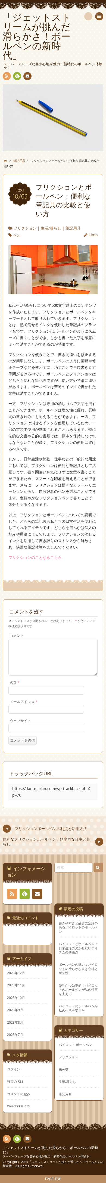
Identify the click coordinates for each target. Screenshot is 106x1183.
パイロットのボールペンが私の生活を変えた (78, 1008)
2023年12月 (16, 973)
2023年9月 (15, 1010)
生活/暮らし (51, 228)
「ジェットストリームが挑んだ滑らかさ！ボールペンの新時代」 (50, 1149)
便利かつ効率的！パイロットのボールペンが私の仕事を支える (78, 989)
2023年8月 (15, 1022)
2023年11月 (16, 985)
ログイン (13, 1069)
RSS (7, 76)
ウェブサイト (20, 721)
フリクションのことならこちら (35, 557)
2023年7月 (15, 1034)
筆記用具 (73, 228)
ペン (16, 234)
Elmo (93, 234)
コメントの (18, 1094)
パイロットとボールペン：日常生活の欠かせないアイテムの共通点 (78, 948)
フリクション (25, 228)
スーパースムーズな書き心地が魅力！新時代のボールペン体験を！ (47, 1156)
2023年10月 (16, 997)
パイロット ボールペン (75, 1044)
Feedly (17, 76)
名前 (15, 682)
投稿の (15, 1081)
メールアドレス (23, 701)
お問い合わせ (27, 76)
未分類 (63, 1069)
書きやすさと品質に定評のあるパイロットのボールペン (78, 927)
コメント (17, 635)
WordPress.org (18, 1106)
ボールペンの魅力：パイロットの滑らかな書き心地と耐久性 (78, 968)
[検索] (88, 16)
